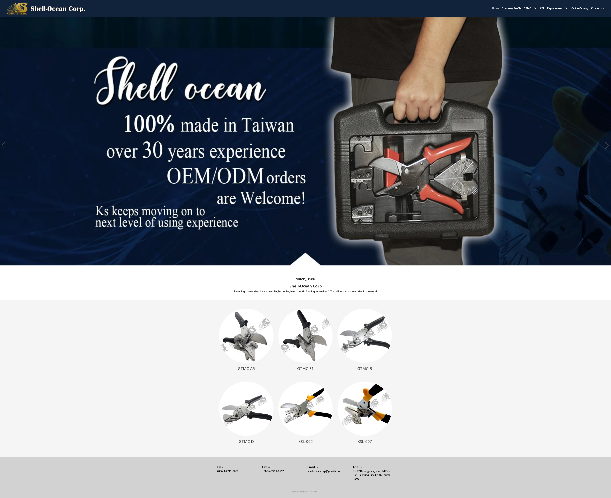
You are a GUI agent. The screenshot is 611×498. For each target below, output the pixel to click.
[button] (4, 143)
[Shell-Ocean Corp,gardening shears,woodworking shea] (48, 8)
